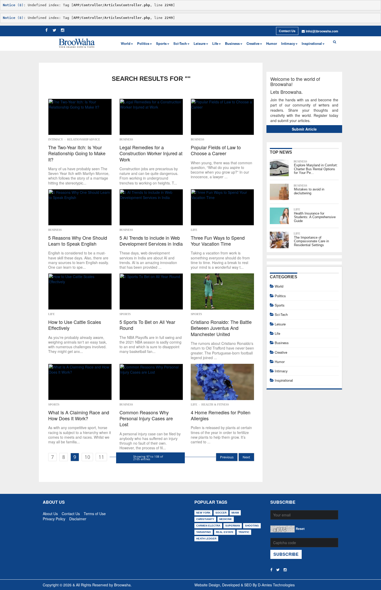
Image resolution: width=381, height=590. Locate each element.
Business (126, 139)
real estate (225, 532)
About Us (50, 512)
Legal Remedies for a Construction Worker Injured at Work (150, 153)
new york (203, 512)
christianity (205, 519)
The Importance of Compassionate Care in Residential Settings (311, 241)
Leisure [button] (200, 43)
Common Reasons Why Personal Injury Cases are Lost (146, 418)
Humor (271, 43)
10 (87, 457)
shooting (252, 525)
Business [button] (232, 43)
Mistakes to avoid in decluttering (309, 191)
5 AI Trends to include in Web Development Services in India (151, 241)
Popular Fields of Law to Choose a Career (216, 150)
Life (194, 229)
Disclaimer (77, 517)
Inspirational (284, 380)
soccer (221, 512)
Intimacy (55, 139)
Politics (280, 295)
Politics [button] (143, 43)
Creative (281, 352)
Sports (125, 314)
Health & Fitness (215, 404)
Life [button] (215, 43)
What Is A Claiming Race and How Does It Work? (78, 415)
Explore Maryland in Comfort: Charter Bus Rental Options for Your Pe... (316, 169)
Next (246, 457)
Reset (300, 528)
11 (101, 457)
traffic (243, 532)
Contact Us (287, 31)
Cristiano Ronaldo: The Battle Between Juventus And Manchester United (221, 328)
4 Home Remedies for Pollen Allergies (220, 415)
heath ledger (206, 538)
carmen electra (208, 525)
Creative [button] (252, 43)
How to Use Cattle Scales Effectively (74, 325)
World (279, 286)
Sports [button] (161, 43)
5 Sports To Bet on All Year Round (147, 325)
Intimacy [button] (288, 43)
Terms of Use (95, 512)
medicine (225, 519)
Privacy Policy (54, 517)
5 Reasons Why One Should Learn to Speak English (77, 241)
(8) (13, 5)
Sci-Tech (281, 314)
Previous (227, 457)
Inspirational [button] (312, 43)
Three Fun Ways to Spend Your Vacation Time (218, 241)
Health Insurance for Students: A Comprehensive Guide (315, 217)
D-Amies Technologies (276, 584)
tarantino (203, 532)
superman (232, 525)
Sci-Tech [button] (180, 43)
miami (235, 512)
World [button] (125, 43)
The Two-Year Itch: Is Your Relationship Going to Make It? (76, 153)
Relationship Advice (83, 139)
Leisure (280, 324)
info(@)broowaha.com (322, 31)
